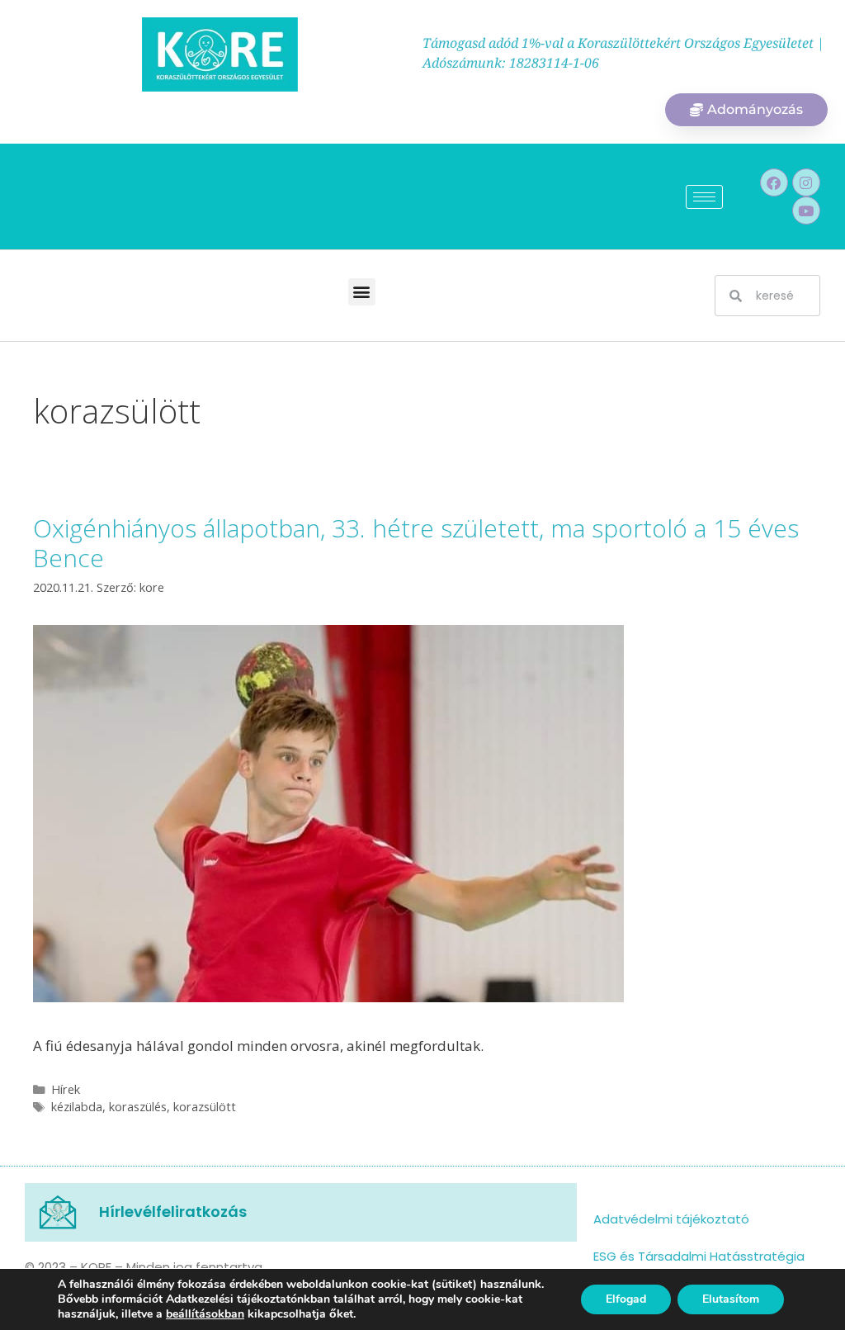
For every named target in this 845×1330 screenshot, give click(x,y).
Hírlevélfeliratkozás (173, 1211)
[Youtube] (806, 210)
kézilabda (76, 1107)
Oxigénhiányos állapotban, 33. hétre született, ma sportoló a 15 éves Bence (416, 543)
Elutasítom (730, 1299)
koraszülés (138, 1107)
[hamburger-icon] (704, 197)
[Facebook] (774, 182)
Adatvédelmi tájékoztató (671, 1219)
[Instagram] (806, 182)
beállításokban (205, 1314)
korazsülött (204, 1107)
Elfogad (626, 1299)
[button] (361, 291)
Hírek (65, 1089)
